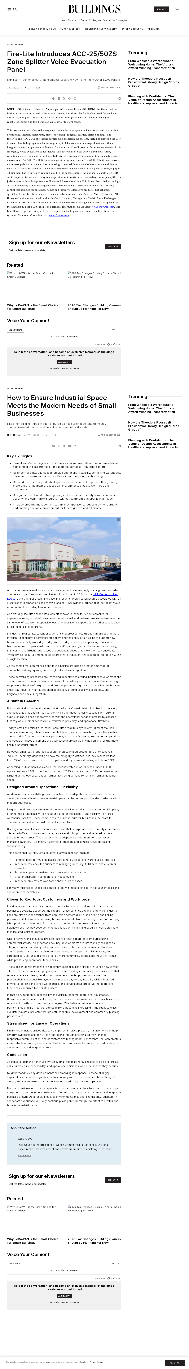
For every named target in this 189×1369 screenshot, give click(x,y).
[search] (15, 9)
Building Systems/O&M (42, 29)
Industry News (15, 45)
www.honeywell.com (102, 206)
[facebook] (53, 98)
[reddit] (69, 98)
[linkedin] (58, 98)
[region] (64, 337)
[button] (9, 9)
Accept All (174, 1363)
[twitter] (64, 98)
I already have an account (64, 368)
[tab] (15, 329)
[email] (74, 98)
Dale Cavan (14, 435)
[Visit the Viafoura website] (113, 344)
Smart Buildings (70, 29)
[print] (119, 98)
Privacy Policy (96, 1362)
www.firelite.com (59, 215)
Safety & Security (132, 29)
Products (154, 29)
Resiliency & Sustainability (100, 29)
